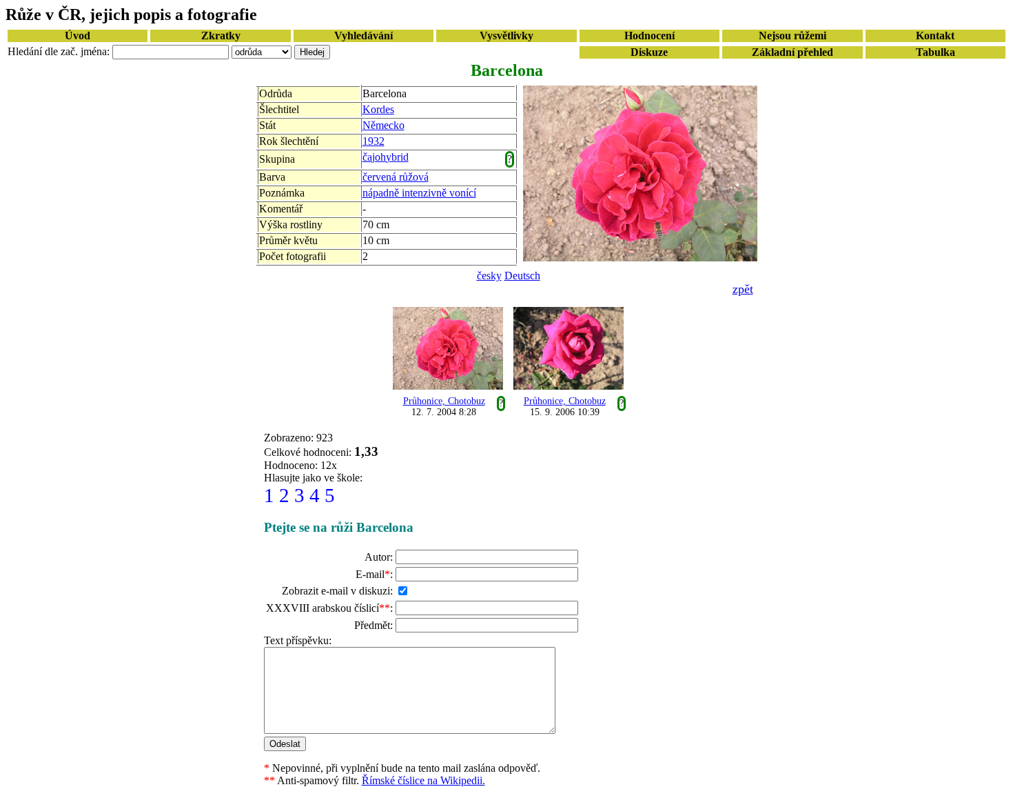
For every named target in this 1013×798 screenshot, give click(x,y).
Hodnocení (649, 35)
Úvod (77, 35)
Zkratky (221, 35)
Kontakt (935, 35)
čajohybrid (385, 157)
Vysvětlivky (506, 35)
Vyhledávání (363, 35)
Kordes (378, 109)
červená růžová (395, 177)
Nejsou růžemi (792, 35)
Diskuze (649, 52)
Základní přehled (792, 52)
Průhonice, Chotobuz (444, 401)
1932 (373, 141)
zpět (743, 289)
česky (489, 275)
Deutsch (522, 275)
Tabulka (935, 52)
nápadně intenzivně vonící (419, 193)
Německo (383, 125)
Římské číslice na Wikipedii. (423, 780)
